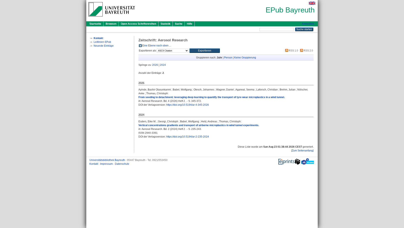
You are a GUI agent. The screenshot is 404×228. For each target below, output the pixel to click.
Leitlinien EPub (102, 41)
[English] (312, 3)
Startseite (95, 23)
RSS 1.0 (293, 50)
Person (228, 57)
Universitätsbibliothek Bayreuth (107, 160)
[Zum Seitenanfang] (302, 150)
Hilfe (189, 23)
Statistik (165, 23)
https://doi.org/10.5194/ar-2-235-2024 (187, 136)
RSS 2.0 (308, 50)
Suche (178, 23)
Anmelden (308, 23)
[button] (204, 50)
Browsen (111, 23)
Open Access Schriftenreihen (138, 23)
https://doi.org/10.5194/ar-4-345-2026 (187, 104)
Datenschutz (122, 163)
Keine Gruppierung (245, 57)
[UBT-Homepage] (111, 17)
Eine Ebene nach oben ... (156, 45)
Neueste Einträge (104, 45)
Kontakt (94, 163)
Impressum (106, 163)
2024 (163, 64)
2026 (155, 64)
